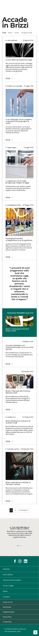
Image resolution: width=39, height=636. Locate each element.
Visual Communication (12, 580)
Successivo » (24, 510)
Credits (19, 631)
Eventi (17, 33)
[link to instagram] (19, 561)
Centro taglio (8, 586)
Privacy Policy (7, 617)
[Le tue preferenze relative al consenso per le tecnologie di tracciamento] (35, 632)
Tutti (4, 33)
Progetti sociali (26, 33)
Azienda (6, 569)
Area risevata (7, 607)
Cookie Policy (7, 622)
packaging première (15, 313)
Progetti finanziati (8, 612)
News (10, 33)
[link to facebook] (15, 561)
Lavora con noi (7, 602)
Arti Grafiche (8, 575)
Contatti (6, 597)
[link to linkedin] (25, 561)
